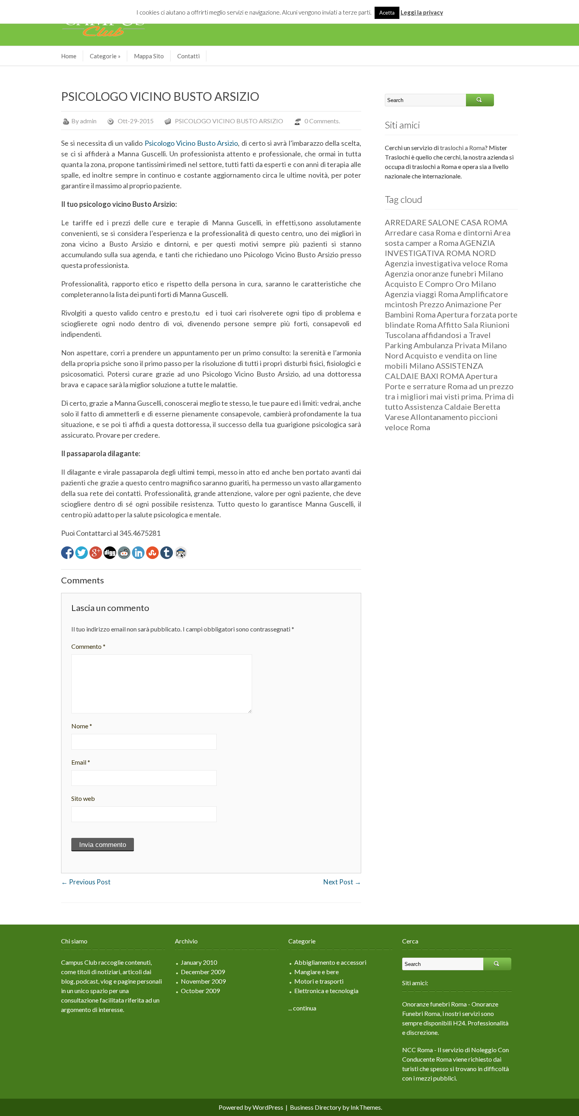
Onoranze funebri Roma (434, 1004)
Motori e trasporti (318, 981)
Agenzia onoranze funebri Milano (444, 273)
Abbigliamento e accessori (330, 962)
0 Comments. (322, 120)
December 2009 (203, 971)
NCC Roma (417, 1049)
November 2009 (203, 981)
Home (68, 55)
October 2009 (200, 990)
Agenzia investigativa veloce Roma (446, 263)
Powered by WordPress (251, 1107)
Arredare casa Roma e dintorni (438, 232)
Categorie (105, 55)
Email (80, 762)
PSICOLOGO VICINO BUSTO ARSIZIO (229, 120)
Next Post (342, 882)
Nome (81, 726)
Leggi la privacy (422, 12)
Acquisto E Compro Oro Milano (440, 283)
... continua (302, 1008)
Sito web (83, 798)
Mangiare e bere (316, 971)
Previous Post (86, 882)
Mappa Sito (149, 55)
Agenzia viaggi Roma (421, 294)
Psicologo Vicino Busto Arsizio (191, 143)
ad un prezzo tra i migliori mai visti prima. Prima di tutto (449, 396)
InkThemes (366, 1107)
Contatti (188, 55)
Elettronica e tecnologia (326, 990)
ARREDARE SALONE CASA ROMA (446, 222)
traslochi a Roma (462, 147)
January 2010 (199, 962)
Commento (88, 646)
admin (88, 120)
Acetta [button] (387, 12)
